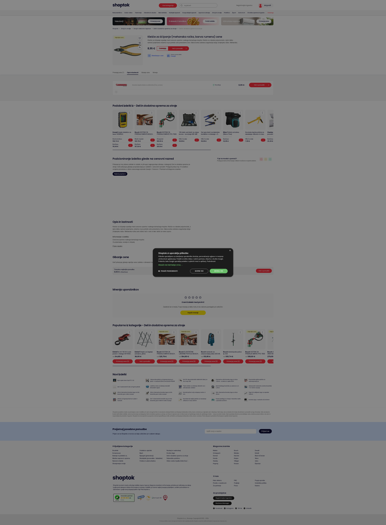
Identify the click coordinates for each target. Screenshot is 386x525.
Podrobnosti (211, 261)
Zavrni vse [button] (199, 271)
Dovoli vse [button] (218, 271)
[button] (193, 265)
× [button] (230, 250)
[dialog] (193, 262)
